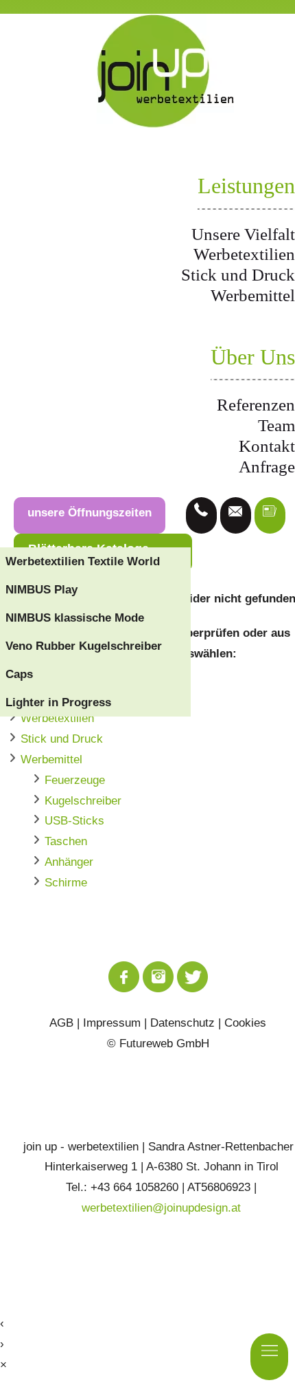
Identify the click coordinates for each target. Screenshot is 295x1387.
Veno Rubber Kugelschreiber (83, 646)
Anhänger (69, 862)
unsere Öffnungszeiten (89, 512)
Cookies (245, 1022)
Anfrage (267, 466)
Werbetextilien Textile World (82, 561)
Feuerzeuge (75, 780)
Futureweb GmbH (164, 1043)
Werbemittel (253, 295)
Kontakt (267, 446)
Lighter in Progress (58, 702)
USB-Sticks (74, 820)
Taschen (66, 841)
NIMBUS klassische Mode (74, 617)
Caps (19, 674)
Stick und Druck (238, 274)
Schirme (66, 882)
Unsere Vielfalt (243, 234)
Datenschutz (182, 1022)
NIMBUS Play (41, 589)
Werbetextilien (244, 254)
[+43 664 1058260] (201, 515)
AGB (61, 1022)
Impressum (112, 1022)
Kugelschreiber (83, 800)
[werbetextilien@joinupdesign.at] (235, 515)
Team (276, 425)
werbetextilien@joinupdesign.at (161, 1207)
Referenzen (256, 404)
